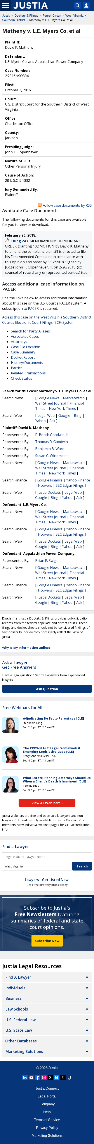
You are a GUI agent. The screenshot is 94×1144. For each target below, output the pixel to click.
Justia (53, 1068)
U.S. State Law (18, 1030)
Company (47, 1104)
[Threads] (50, 1077)
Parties (17, 367)
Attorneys (19, 341)
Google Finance (50, 480)
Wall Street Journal (50, 403)
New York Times (62, 408)
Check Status (21, 378)
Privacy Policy (47, 1128)
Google (64, 415)
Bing (78, 415)
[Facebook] (37, 1077)
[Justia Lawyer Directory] (69, 1077)
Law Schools (16, 1009)
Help (47, 1112)
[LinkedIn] (25, 1077)
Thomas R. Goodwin (51, 441)
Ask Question (47, 689)
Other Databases (21, 1041)
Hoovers (45, 485)
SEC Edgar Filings (70, 485)
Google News (48, 398)
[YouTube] (31, 1077)
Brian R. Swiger (47, 560)
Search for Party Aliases (30, 331)
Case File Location (25, 346)
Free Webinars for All (22, 707)
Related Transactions (28, 373)
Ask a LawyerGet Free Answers (19, 665)
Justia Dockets (49, 492)
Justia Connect (47, 1088)
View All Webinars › (47, 803)
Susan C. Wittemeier (51, 455)
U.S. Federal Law (20, 1019)
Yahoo (40, 420)
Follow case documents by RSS (67, 205)
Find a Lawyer (15, 846)
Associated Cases (25, 336)
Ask (52, 420)
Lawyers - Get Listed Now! (47, 879)
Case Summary (23, 352)
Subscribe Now (47, 940)
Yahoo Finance (78, 480)
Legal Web (46, 415)
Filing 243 (20, 241)
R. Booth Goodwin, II (51, 434)
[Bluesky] (56, 1077)
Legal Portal (47, 1096)
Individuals (15, 987)
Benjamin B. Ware (49, 448)
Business (13, 998)
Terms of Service (47, 1120)
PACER (33, 308)
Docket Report (23, 357)
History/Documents (27, 362)
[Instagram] (44, 1077)
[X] (63, 1077)
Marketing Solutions (24, 1051)
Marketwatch (74, 398)
